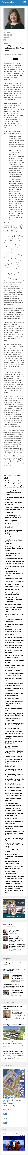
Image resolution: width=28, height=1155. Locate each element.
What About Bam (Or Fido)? (12, 589)
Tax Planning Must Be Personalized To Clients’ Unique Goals (14, 856)
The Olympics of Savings (12, 698)
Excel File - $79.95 (6, 1118)
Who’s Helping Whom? (11, 521)
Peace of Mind (9, 512)
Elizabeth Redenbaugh (14, 949)
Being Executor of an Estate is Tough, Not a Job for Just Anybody (13, 532)
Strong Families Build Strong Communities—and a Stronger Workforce (17, 946)
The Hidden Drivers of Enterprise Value (15, 931)
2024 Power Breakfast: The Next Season (11, 1133)
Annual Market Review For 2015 (14, 756)
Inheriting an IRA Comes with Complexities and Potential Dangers (13, 492)
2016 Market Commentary (12, 670)
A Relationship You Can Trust (13, 578)
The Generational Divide (12, 728)
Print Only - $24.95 (7, 1109)
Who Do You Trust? (10, 634)
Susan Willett (21, 53)
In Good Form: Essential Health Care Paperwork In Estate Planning (14, 703)
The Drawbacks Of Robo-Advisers (14, 787)
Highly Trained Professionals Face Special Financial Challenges (13, 541)
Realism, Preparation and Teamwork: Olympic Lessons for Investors (14, 548)
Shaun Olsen (12, 941)
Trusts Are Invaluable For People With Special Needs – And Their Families (14, 833)
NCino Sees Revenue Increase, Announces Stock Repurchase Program (13, 985)
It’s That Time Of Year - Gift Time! (14, 581)
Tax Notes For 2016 (10, 766)
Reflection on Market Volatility (14, 558)
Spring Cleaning (9, 527)
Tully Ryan (11, 933)
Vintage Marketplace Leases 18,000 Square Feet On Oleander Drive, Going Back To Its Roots (17, 977)
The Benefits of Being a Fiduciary (14, 637)
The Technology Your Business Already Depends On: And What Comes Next (16, 938)
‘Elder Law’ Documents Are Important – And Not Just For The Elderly (14, 845)
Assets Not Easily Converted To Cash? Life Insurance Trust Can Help (14, 609)
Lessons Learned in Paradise (13, 537)
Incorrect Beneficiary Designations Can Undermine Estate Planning (13, 599)
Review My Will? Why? (11, 818)
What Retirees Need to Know (13, 604)
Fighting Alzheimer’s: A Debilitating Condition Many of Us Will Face (14, 573)
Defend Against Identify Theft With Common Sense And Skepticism (13, 761)
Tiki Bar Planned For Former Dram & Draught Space (17, 992)
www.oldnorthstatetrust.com (12, 464)
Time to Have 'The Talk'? (12, 524)
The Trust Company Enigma (13, 790)
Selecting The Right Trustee (13, 784)
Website (5, 29)
